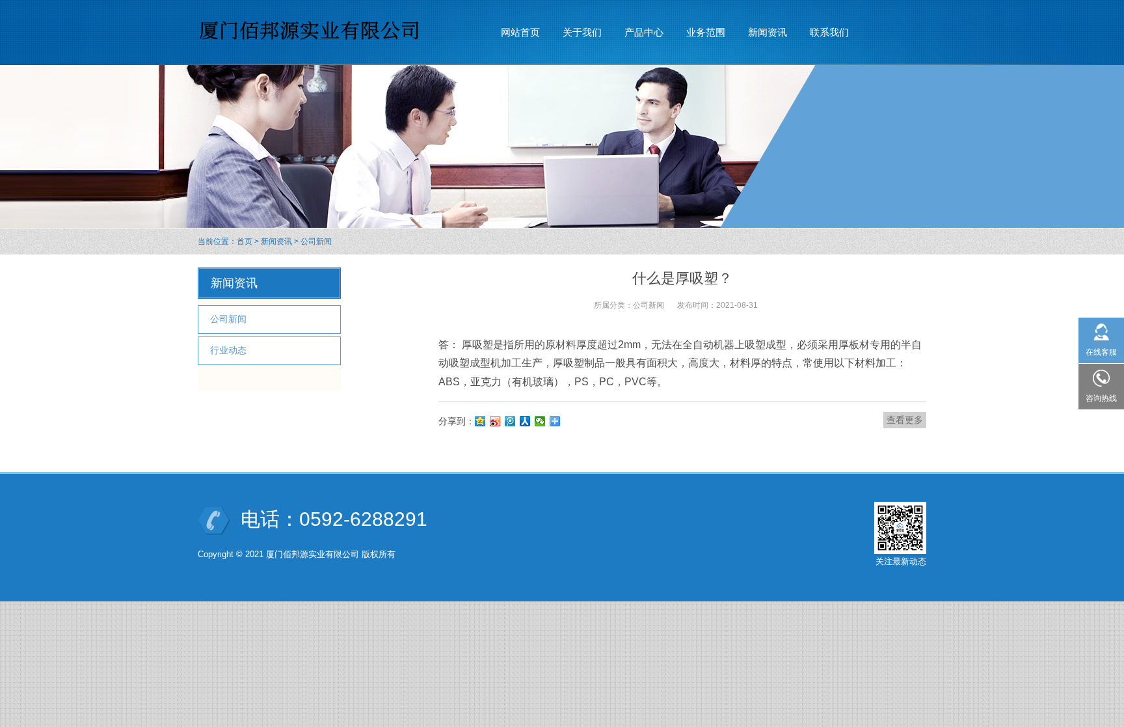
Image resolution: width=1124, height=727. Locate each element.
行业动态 (228, 350)
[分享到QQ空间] (480, 421)
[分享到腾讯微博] (510, 421)
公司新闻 (316, 241)
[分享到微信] (540, 421)
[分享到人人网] (525, 421)
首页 (244, 241)
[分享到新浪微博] (495, 421)
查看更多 (905, 420)
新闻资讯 (276, 241)
